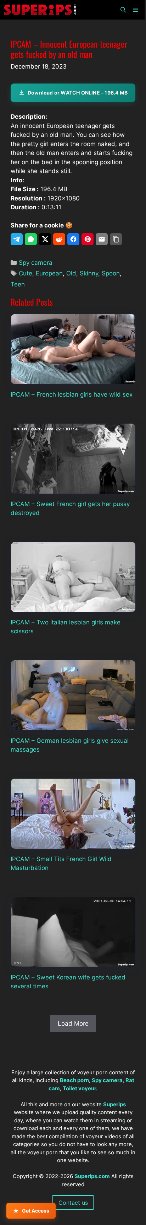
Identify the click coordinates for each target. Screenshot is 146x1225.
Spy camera (35, 262)
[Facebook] (73, 239)
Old (71, 273)
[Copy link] (116, 239)
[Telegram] (17, 239)
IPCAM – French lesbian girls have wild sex (72, 394)
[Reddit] (59, 239)
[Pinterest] (88, 239)
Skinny (89, 273)
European (49, 273)
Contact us (73, 1202)
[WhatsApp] (31, 239)
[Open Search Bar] (123, 10)
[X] (45, 239)
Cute (25, 273)
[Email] (102, 239)
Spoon (111, 273)
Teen (18, 284)
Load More (73, 1023)
